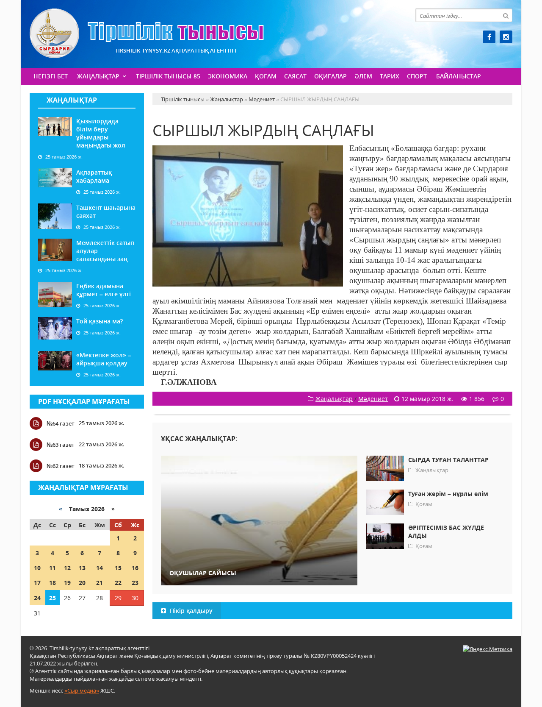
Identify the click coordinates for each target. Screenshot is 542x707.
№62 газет (61, 466)
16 (135, 568)
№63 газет (61, 444)
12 (67, 568)
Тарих (389, 76)
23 (135, 583)
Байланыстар (458, 76)
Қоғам (266, 76)
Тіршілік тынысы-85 (168, 76)
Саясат (295, 76)
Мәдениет (373, 399)
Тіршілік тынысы (147, 33)
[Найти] (505, 15)
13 (82, 568)
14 (99, 568)
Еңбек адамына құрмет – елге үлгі (103, 290)
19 (67, 583)
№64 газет (61, 423)
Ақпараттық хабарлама (94, 176)
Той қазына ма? (99, 321)
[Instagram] (506, 37)
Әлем (363, 76)
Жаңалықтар (98, 76)
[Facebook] (489, 37)
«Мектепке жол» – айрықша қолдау (103, 359)
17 (37, 583)
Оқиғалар (330, 76)
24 (37, 598)
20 (82, 583)
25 (52, 598)
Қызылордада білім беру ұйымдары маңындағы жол (100, 133)
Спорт (417, 76)
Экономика (227, 76)
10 (37, 568)
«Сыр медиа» (81, 690)
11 (52, 568)
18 (52, 583)
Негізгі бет (50, 76)
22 (118, 583)
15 (118, 568)
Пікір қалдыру (190, 611)
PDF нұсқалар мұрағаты (84, 401)
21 (99, 583)
